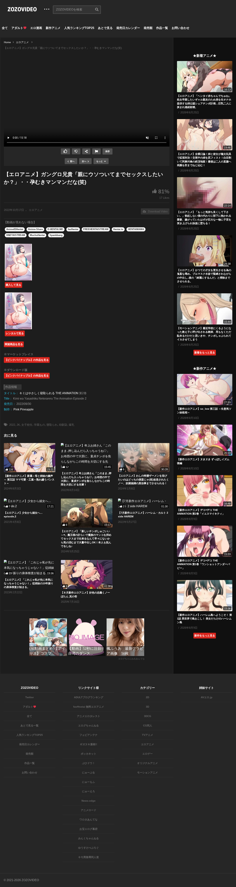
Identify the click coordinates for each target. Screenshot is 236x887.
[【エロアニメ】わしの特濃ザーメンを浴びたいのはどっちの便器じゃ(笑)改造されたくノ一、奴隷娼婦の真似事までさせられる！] (143, 457)
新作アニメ (53, 27)
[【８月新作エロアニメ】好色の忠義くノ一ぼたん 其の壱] (86, 574)
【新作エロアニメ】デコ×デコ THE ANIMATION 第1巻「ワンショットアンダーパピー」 (203, 564)
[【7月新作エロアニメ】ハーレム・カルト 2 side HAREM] (143, 504)
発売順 (148, 27)
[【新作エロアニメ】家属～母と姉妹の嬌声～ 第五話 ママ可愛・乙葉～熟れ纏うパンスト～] (29, 457)
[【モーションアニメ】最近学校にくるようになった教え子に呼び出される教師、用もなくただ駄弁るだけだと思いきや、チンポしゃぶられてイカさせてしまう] (204, 308)
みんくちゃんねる (88, 838)
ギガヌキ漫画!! (88, 744)
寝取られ (52, 424)
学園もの (39, 424)
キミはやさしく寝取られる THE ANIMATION (48, 393)
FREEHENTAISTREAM (95, 229)
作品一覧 (162, 27)
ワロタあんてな (88, 819)
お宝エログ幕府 (88, 828)
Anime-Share (35, 229)
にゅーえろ (88, 791)
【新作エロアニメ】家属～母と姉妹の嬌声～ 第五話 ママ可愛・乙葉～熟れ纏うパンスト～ (29, 479)
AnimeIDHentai (14, 229)
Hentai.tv (118, 229)
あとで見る (105, 27)
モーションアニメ (147, 772)
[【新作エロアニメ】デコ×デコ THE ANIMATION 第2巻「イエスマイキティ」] (204, 490)
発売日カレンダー (128, 27)
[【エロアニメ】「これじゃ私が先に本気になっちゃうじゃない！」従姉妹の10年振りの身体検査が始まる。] (29, 568)
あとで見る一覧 (29, 725)
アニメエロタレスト (88, 716)
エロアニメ (36, 209)
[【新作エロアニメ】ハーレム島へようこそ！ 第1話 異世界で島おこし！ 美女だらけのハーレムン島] (204, 595)
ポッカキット (88, 753)
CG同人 (147, 725)
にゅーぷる (88, 772)
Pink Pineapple (23, 409)
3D (147, 706)
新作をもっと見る (204, 635)
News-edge (88, 800)
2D (147, 697)
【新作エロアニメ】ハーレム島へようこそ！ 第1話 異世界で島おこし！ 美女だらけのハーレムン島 (204, 618)
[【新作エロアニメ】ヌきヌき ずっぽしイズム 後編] (204, 440)
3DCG (147, 716)
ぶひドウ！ (88, 763)
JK (18, 424)
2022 (12, 424)
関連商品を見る (14, 344)
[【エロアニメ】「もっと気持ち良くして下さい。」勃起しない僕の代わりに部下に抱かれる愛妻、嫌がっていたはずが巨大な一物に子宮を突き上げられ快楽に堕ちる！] (204, 192)
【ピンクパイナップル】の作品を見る (27, 359)
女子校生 (26, 424)
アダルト (17, 27)
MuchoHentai (37, 235)
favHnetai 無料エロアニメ (88, 706)
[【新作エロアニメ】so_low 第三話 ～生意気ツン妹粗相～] (204, 389)
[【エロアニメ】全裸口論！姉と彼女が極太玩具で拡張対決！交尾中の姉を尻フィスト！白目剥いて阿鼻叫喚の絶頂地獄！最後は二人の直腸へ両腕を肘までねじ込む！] (204, 134)
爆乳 (71, 424)
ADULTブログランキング (88, 697)
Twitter (29, 697)
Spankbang (56, 235)
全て (5, 27)
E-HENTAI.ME (55, 229)
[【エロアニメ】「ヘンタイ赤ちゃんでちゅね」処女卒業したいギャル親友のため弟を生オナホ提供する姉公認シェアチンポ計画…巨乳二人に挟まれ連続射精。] (204, 76)
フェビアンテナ (88, 734)
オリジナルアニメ (147, 763)
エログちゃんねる (88, 725)
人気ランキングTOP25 (79, 27)
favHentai (73, 229)
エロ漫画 (36, 27)
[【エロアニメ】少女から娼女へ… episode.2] (29, 504)
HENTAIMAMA (136, 229)
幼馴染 (63, 424)
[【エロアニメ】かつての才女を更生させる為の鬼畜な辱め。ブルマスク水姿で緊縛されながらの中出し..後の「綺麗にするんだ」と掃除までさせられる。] (204, 250)
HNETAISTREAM (15, 235)
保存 (107, 151)
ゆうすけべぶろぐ (88, 847)
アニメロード (88, 810)
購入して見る (13, 284)
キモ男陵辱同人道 (88, 857)
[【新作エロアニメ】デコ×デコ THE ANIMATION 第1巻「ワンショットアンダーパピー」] (204, 541)
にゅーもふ (88, 781)
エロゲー (147, 753)
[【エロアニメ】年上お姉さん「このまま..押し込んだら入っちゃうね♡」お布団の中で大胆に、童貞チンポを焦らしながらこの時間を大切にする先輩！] (86, 456)
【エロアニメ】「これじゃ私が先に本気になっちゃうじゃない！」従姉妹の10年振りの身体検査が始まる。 (28, 583)
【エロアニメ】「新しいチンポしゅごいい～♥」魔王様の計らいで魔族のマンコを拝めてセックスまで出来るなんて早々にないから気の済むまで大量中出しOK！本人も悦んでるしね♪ (86, 539)
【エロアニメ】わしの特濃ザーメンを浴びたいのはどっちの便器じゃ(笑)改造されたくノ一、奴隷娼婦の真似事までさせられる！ (143, 479)
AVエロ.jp (206, 697)
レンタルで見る (15, 333)
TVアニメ (147, 734)
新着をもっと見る (204, 352)
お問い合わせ (180, 27)
